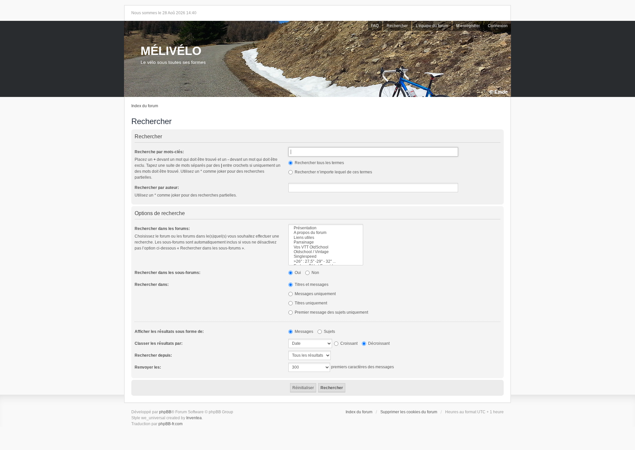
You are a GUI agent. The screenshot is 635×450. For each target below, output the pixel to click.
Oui (297, 272)
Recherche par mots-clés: (159, 152)
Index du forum (144, 106)
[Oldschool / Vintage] (326, 251)
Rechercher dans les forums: (162, 228)
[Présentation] (326, 228)
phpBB (165, 412)
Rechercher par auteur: (157, 187)
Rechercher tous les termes (319, 162)
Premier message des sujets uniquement (331, 312)
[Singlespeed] (326, 256)
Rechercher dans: (152, 284)
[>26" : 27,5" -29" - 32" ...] (326, 261)
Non (315, 272)
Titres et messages (311, 284)
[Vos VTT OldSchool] (326, 247)
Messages (303, 331)
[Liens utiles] (326, 237)
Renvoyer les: (148, 367)
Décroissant (378, 343)
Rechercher (397, 25)
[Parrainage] (326, 242)
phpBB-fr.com (170, 424)
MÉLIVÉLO (171, 51)
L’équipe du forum (432, 25)
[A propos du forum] (326, 232)
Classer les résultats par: (159, 343)
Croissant (348, 343)
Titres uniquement (310, 303)
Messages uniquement (315, 294)
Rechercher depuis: (153, 355)
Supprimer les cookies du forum (408, 412)
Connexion (498, 25)
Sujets (329, 331)
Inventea (194, 418)
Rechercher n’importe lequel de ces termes (333, 172)
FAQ (375, 25)
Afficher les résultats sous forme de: (169, 331)
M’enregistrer (468, 25)
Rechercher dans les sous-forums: (167, 272)
